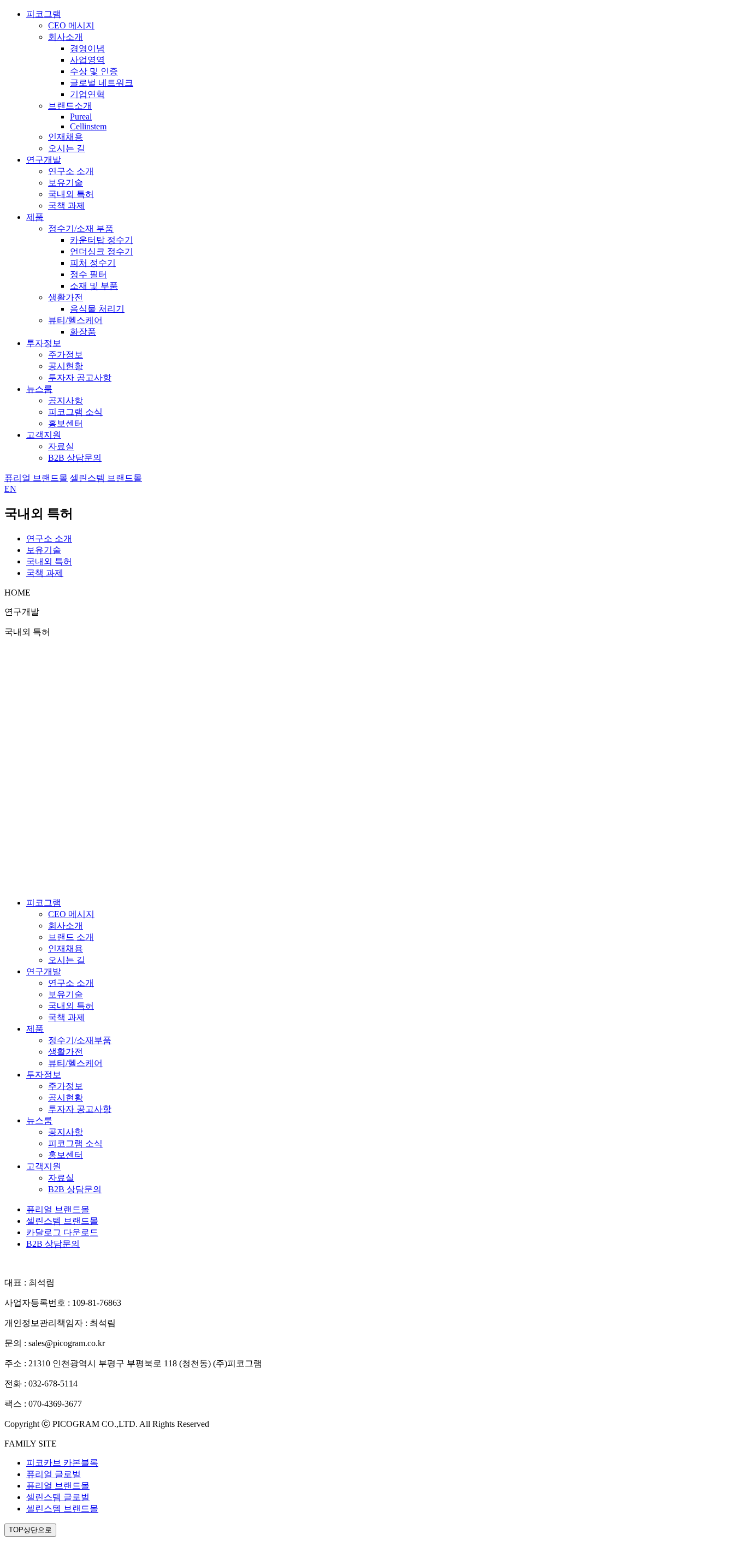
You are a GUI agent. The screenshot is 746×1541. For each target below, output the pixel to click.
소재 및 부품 (94, 285)
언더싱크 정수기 (101, 251)
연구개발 (43, 159)
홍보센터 (65, 423)
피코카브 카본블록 (62, 1462)
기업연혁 (87, 94)
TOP (30, 1530)
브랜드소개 (70, 105)
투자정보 (43, 343)
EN (10, 488)
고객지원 (43, 434)
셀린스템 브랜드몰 (106, 478)
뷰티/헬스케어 (75, 320)
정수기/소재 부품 (81, 228)
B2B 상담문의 (75, 457)
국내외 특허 (71, 194)
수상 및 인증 (94, 71)
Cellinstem (88, 126)
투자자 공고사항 (79, 377)
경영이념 (87, 48)
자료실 (61, 446)
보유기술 (65, 182)
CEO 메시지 (71, 25)
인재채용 (65, 136)
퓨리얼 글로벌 (53, 1474)
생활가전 (65, 297)
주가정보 (65, 354)
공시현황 (65, 366)
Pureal (81, 116)
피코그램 (43, 14)
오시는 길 (66, 148)
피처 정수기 (93, 262)
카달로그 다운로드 (62, 1232)
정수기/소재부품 (79, 1040)
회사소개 (65, 36)
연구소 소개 (71, 171)
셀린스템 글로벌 (58, 1497)
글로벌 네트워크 (101, 82)
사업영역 (87, 59)
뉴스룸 (39, 389)
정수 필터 (88, 274)
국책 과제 (66, 205)
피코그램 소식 (75, 412)
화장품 (83, 331)
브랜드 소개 (71, 937)
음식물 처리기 (97, 308)
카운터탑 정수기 (101, 240)
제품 (35, 217)
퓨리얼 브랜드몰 (36, 478)
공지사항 (65, 400)
